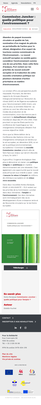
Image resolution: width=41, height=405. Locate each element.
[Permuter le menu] (32, 9)
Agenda (14, 3)
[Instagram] (25, 328)
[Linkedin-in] (15, 328)
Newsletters (26, 3)
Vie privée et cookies (11, 359)
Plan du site (7, 354)
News (5, 3)
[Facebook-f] (20, 328)
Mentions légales (9, 357)
